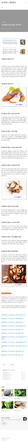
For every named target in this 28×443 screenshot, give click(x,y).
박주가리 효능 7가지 (7, 375)
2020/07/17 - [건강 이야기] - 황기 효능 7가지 (12, 354)
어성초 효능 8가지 (6, 374)
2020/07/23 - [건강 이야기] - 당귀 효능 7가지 (12, 329)
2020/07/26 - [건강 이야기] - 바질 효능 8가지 (12, 322)
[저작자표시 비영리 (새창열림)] (16, 364)
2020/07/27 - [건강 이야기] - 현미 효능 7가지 (12, 318)
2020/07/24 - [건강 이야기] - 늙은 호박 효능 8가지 (13, 325)
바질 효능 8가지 (6, 379)
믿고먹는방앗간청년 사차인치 (10, 40)
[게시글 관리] (8, 365)
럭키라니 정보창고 (9, 3)
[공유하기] (6, 365)
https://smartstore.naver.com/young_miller (12, 38)
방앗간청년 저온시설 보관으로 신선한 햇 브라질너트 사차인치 (10, 42)
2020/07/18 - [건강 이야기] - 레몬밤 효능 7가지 (12, 351)
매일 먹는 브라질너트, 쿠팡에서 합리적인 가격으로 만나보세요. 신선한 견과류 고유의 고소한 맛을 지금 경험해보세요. (10, 52)
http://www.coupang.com (8, 47)
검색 (23, 3)
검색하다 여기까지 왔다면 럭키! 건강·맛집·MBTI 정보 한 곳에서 (11, 420)
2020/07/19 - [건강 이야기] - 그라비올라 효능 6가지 (13, 342)
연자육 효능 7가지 (6, 372)
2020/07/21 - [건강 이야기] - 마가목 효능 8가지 (12, 333)
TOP (25, 439)
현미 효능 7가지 (6, 377)
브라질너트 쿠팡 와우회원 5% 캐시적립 (9, 50)
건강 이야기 (5, 370)
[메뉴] (25, 3)
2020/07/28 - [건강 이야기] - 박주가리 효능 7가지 (13, 314)
